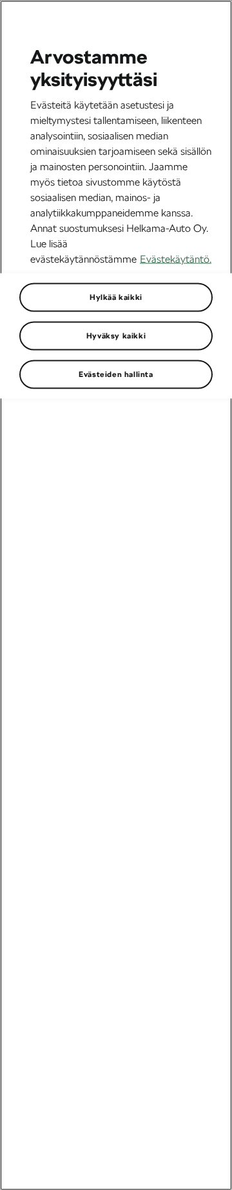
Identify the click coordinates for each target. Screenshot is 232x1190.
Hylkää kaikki (116, 296)
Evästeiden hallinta (116, 373)
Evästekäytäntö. (175, 258)
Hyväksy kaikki (116, 335)
